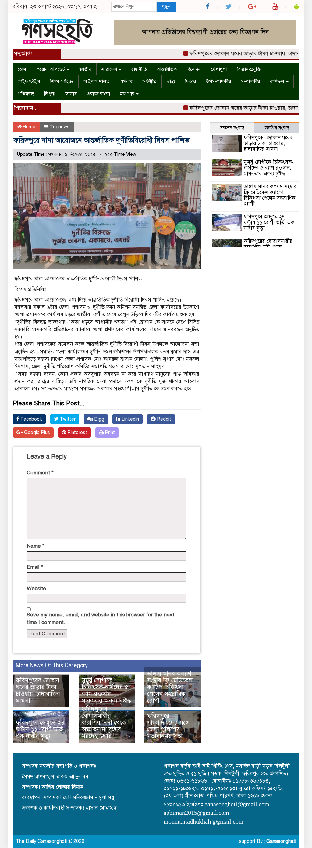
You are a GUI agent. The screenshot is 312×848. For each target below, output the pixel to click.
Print (109, 432)
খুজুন (166, 6)
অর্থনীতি (149, 82)
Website (36, 588)
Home (28, 127)
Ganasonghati (281, 841)
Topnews (59, 127)
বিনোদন (194, 69)
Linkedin (129, 419)
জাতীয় (85, 69)
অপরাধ (126, 82)
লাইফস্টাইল (29, 82)
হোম (22, 69)
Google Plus (36, 432)
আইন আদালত (96, 82)
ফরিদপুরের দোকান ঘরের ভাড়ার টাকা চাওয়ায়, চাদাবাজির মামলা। (38, 690)
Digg (98, 419)
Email (35, 567)
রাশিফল (277, 82)
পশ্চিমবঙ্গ (26, 94)
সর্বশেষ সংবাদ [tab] (232, 127)
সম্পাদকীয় (250, 82)
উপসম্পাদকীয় (218, 82)
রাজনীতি (139, 69)
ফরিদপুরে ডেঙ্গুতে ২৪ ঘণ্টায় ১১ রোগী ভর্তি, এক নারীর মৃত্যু (40, 729)
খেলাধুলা (219, 69)
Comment (40, 473)
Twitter (67, 419)
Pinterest (76, 432)
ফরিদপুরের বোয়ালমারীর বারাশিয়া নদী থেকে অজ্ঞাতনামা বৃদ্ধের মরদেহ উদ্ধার (104, 722)
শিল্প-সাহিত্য (61, 82)
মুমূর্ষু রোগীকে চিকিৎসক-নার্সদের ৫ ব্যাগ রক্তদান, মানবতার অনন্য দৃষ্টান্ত (106, 690)
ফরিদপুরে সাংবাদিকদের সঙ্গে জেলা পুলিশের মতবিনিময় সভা (168, 726)
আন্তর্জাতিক (167, 69)
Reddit (163, 419)
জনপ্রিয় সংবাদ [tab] (277, 127)
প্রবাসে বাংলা (98, 94)
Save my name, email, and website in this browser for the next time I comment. (100, 618)
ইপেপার (128, 94)
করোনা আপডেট (51, 69)
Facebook (30, 419)
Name (35, 546)
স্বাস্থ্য (171, 82)
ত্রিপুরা (49, 94)
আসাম (71, 94)
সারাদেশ (109, 69)
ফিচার (190, 82)
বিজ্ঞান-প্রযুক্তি (249, 69)
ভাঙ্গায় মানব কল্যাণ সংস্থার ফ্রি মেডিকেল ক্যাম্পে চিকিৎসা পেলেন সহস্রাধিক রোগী (170, 687)
